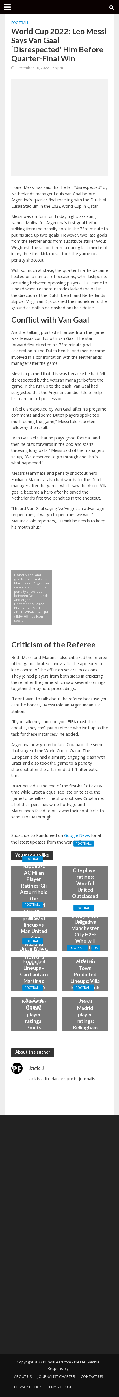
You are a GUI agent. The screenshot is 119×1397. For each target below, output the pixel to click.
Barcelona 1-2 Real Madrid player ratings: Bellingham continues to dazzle (85, 1017)
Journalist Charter (56, 1376)
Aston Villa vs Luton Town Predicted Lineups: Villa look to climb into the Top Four (85, 978)
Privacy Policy (27, 1387)
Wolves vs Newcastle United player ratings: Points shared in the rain (34, 1017)
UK (96, 948)
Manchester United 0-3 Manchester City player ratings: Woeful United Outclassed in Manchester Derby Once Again (85, 886)
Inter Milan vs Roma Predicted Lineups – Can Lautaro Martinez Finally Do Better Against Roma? (34, 977)
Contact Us (92, 1376)
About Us (23, 1376)
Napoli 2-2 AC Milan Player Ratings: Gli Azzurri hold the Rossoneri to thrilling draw (34, 892)
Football (20, 22)
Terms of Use (59, 1387)
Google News (77, 835)
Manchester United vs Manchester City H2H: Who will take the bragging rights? (85, 938)
